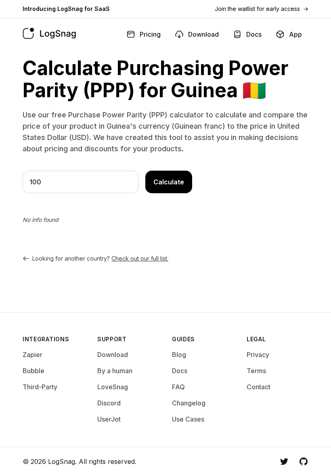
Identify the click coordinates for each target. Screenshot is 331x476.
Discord (109, 403)
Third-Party (40, 387)
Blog (179, 355)
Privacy (258, 355)
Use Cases (188, 419)
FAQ (178, 387)
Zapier (32, 355)
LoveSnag (112, 387)
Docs (179, 371)
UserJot (109, 419)
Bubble (33, 371)
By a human (114, 371)
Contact (258, 387)
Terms (256, 371)
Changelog (188, 403)
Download (112, 355)
